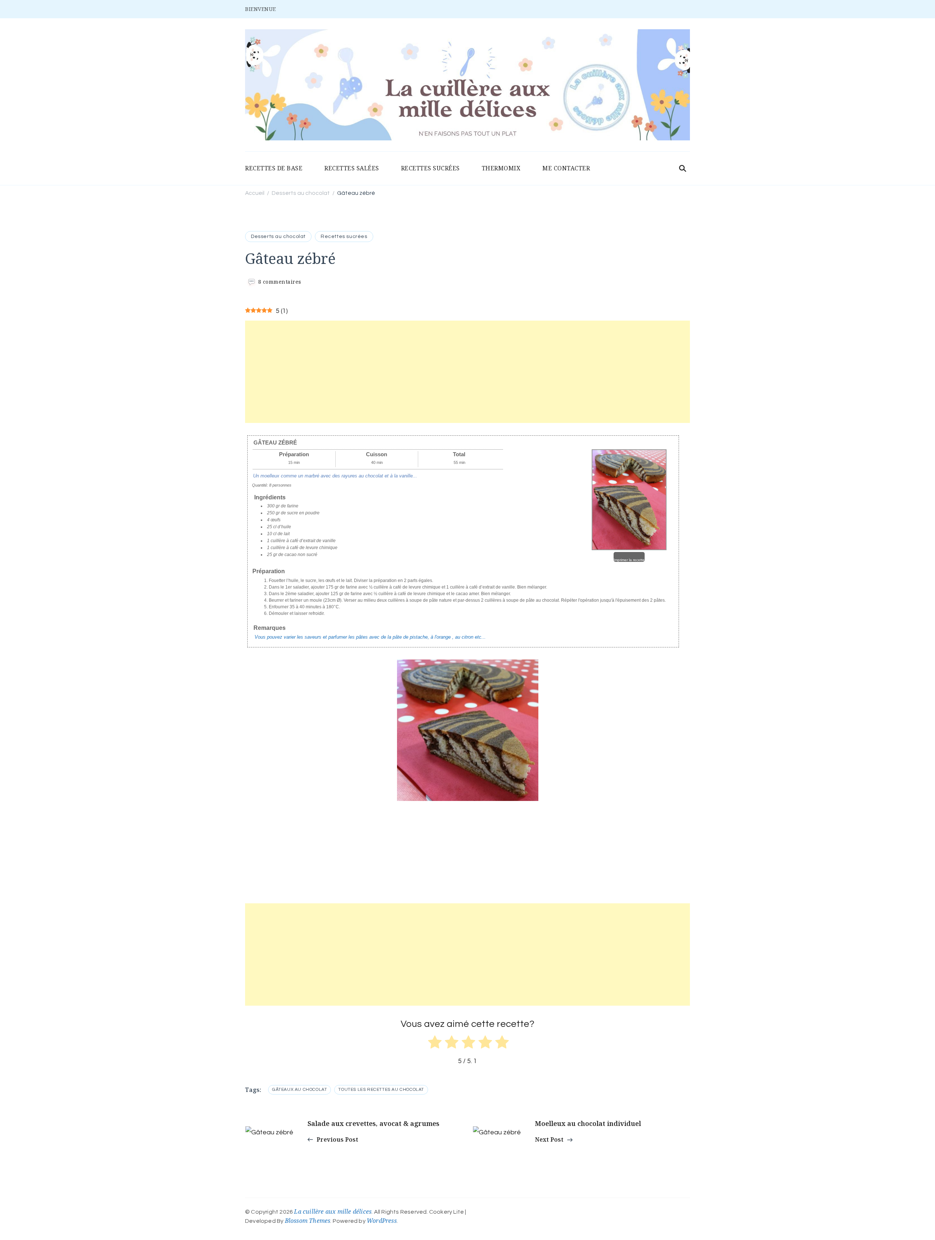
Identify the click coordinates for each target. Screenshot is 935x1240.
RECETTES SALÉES (351, 168)
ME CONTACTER (566, 168)
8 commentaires (279, 282)
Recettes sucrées (344, 236)
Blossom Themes (308, 1221)
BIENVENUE (260, 8)
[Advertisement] (467, 372)
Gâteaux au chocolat (299, 1089)
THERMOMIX (501, 168)
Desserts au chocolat (278, 236)
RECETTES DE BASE (273, 168)
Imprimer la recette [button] (629, 560)
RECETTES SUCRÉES (430, 168)
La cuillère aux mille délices (332, 1211)
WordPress (382, 1221)
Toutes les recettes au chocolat (381, 1089)
